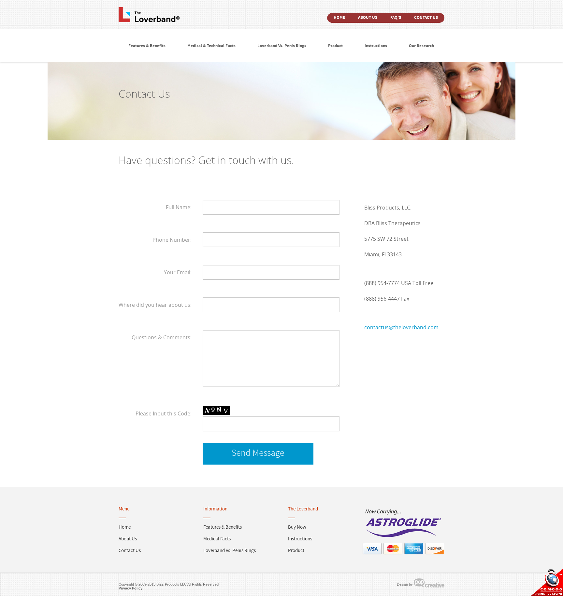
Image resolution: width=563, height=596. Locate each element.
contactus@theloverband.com (401, 327)
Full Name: (179, 207)
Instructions (376, 46)
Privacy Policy (130, 588)
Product (335, 46)
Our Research (421, 46)
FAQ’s (395, 18)
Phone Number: (172, 239)
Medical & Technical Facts (211, 46)
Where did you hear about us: (155, 304)
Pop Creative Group (429, 583)
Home (339, 18)
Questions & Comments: (162, 337)
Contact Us (426, 18)
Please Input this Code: (164, 413)
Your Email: (178, 272)
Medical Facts (217, 539)
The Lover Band (149, 15)
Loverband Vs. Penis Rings (281, 46)
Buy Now (297, 527)
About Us (367, 18)
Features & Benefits (147, 46)
